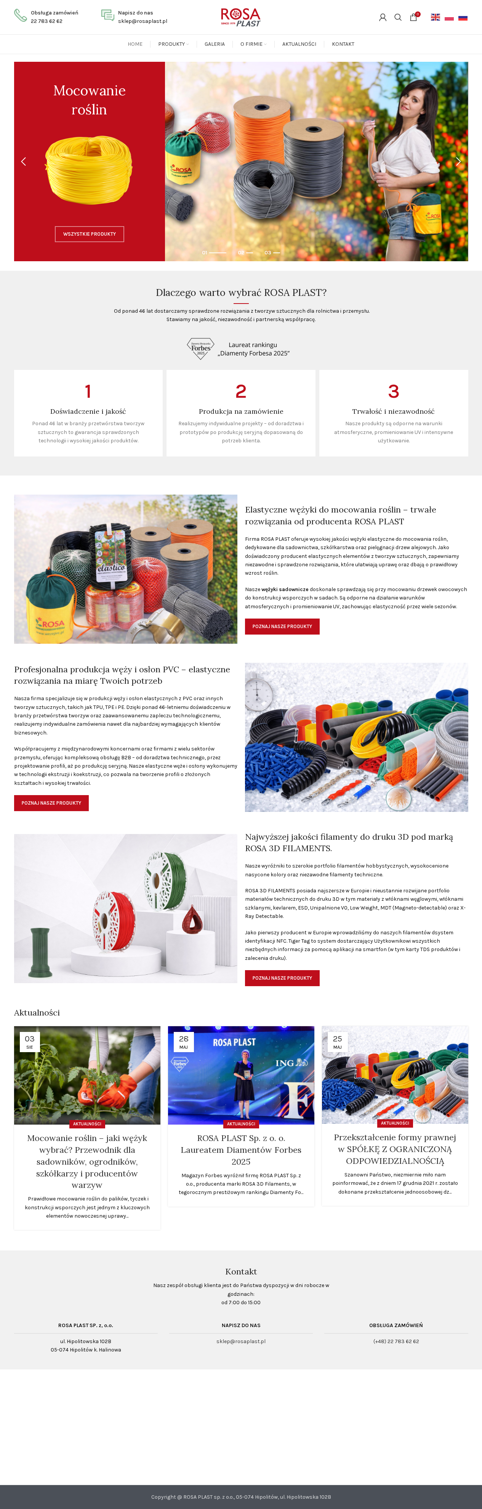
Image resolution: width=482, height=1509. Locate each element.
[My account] (383, 17)
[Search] (398, 17)
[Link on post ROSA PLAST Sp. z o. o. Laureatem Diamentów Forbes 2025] (241, 1075)
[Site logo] (241, 16)
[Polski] (448, 17)
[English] (434, 17)
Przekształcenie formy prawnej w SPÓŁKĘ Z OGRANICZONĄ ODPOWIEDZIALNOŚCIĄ (395, 1149)
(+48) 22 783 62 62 (396, 1341)
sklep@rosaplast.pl (241, 1341)
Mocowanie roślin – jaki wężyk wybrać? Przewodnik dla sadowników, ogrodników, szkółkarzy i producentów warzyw (87, 1161)
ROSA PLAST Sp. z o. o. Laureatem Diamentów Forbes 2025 (241, 1150)
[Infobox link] (46, 17)
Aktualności (87, 1124)
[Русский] (461, 17)
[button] (23, 161)
